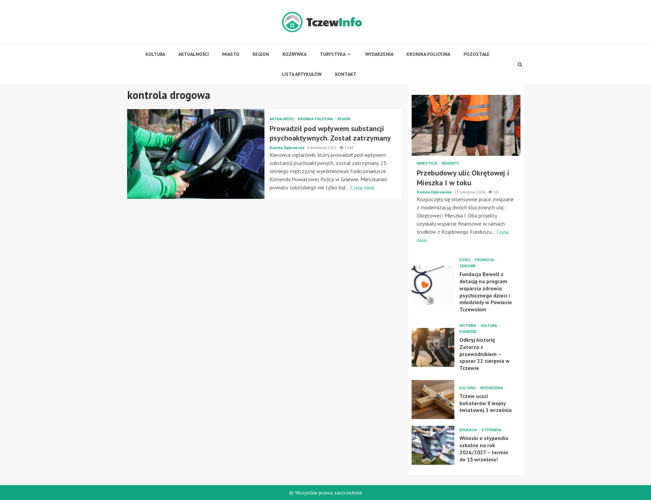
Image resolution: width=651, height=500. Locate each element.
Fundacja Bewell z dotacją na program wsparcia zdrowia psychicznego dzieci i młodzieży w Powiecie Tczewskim (433, 285)
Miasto (230, 54)
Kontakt (345, 74)
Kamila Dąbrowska (287, 147)
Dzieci (465, 260)
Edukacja (468, 430)
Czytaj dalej (362, 188)
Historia (468, 326)
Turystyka (333, 54)
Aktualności (193, 54)
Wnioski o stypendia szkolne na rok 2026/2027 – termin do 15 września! (433, 445)
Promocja (485, 260)
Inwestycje (427, 163)
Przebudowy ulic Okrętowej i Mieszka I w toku (466, 125)
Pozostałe (476, 54)
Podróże (467, 332)
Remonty (450, 163)
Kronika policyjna (428, 54)
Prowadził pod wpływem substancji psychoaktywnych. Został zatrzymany (195, 154)
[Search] (520, 64)
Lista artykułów (302, 74)
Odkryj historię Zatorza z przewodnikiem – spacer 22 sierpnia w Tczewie (433, 347)
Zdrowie (467, 266)
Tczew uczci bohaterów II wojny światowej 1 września (433, 399)
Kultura (155, 54)
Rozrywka (294, 54)
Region (261, 54)
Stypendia (491, 430)
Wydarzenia (379, 54)
